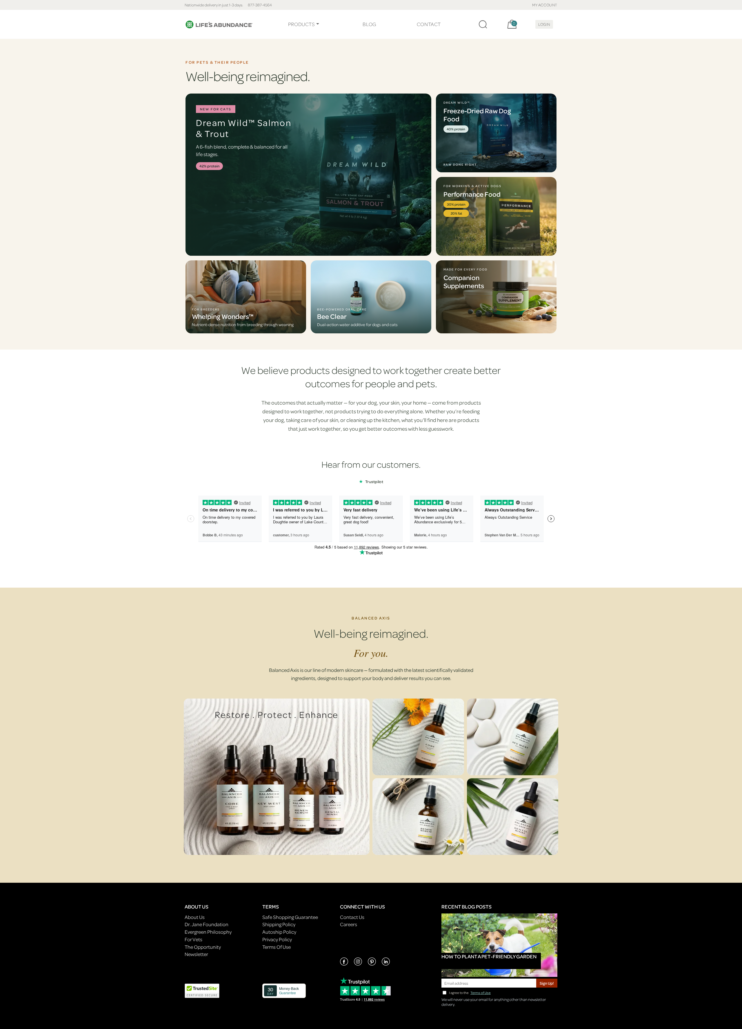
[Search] (483, 24)
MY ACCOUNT (544, 5)
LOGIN (544, 24)
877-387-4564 (260, 5)
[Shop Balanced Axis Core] (418, 737)
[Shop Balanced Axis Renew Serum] (418, 816)
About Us (195, 917)
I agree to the (470, 992)
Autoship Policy (279, 931)
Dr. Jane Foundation (206, 924)
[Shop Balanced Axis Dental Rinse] (513, 816)
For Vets (193, 939)
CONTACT (429, 24)
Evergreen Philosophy (208, 931)
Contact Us (352, 917)
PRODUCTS (301, 24)
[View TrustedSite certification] (202, 990)
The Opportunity (203, 947)
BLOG (369, 24)
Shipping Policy (278, 924)
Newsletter (196, 954)
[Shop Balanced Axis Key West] (513, 737)
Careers (348, 924)
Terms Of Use (276, 947)
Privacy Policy (277, 939)
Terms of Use (480, 992)
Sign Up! (547, 983)
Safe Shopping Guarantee (290, 917)
